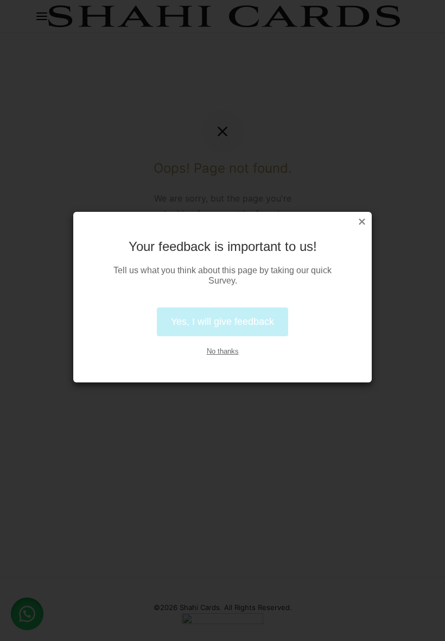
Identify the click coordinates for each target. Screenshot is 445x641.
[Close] (362, 221)
